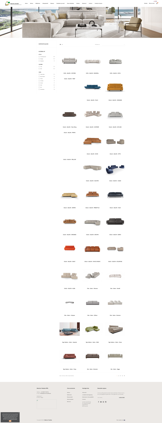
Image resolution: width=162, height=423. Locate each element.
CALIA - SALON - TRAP (69, 78)
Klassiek (46, 60)
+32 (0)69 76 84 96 (45, 392)
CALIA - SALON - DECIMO (92, 234)
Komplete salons (43, 44)
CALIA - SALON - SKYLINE (115, 127)
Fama (46, 78)
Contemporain (46, 56)
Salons (68, 392)
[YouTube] (101, 402)
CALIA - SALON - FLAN (115, 207)
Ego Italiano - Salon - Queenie (69, 342)
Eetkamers (69, 394)
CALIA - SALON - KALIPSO (92, 180)
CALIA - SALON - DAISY (69, 261)
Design (46, 58)
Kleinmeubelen (70, 399)
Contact (84, 399)
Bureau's (69, 401)
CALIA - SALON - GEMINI (70, 207)
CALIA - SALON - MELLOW (69, 159)
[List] (62, 44)
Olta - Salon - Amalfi (115, 288)
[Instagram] (106, 402)
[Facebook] (98, 402)
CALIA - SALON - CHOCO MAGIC (92, 261)
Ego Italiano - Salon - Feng (69, 369)
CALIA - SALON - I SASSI (115, 180)
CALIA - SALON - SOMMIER (92, 127)
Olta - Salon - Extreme (115, 315)
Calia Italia (46, 74)
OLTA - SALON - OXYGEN (70, 73)
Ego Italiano (46, 76)
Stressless (46, 89)
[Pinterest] (103, 402)
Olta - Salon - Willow (92, 315)
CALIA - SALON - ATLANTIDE (115, 261)
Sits (46, 87)
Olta (46, 85)
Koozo (46, 82)
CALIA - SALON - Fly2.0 (92, 100)
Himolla (46, 80)
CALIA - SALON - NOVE (92, 154)
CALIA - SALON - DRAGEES (69, 234)
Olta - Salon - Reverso (92, 288)
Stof (46, 68)
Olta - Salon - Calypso (69, 315)
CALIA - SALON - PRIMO (69, 132)
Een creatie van (120, 420)
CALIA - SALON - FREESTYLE (92, 207)
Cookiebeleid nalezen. (13, 419)
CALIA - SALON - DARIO (115, 234)
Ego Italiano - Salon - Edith (92, 342)
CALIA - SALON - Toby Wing (69, 127)
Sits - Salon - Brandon (92, 369)
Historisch (84, 392)
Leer (46, 66)
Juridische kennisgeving (87, 394)
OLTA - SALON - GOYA (115, 73)
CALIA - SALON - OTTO (115, 154)
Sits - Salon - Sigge (115, 369)
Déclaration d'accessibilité (87, 397)
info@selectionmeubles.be (45, 393)
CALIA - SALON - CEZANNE (115, 100)
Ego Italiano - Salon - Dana (115, 342)
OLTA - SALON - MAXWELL (92, 73)
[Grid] (60, 44)
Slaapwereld (70, 397)
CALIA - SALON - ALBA (69, 288)
